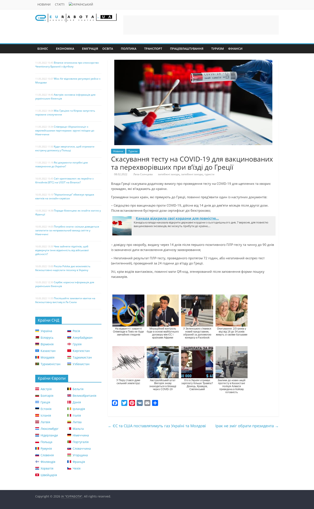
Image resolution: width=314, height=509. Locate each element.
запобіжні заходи (168, 174)
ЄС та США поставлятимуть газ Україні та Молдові (157, 425)
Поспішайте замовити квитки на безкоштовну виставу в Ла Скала (65, 300)
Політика (128, 49)
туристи (209, 174)
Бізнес (42, 49)
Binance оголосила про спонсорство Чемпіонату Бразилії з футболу (67, 64)
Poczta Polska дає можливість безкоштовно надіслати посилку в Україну (62, 268)
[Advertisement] (201, 25)
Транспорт (153, 49)
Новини (44, 4)
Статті (60, 4)
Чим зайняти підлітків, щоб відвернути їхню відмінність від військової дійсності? (62, 250)
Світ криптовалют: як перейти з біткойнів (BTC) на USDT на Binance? (64, 180)
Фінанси (235, 49)
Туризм (217, 49)
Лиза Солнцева (143, 174)
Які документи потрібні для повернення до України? (61, 164)
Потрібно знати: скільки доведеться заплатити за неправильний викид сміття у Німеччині (67, 230)
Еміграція (90, 49)
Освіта (107, 49)
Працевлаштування (186, 49)
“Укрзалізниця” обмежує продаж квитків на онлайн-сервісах (64, 196)
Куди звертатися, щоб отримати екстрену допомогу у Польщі (64, 148)
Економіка (65, 49)
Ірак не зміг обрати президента (247, 425)
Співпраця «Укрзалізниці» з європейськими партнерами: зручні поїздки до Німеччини (64, 130)
